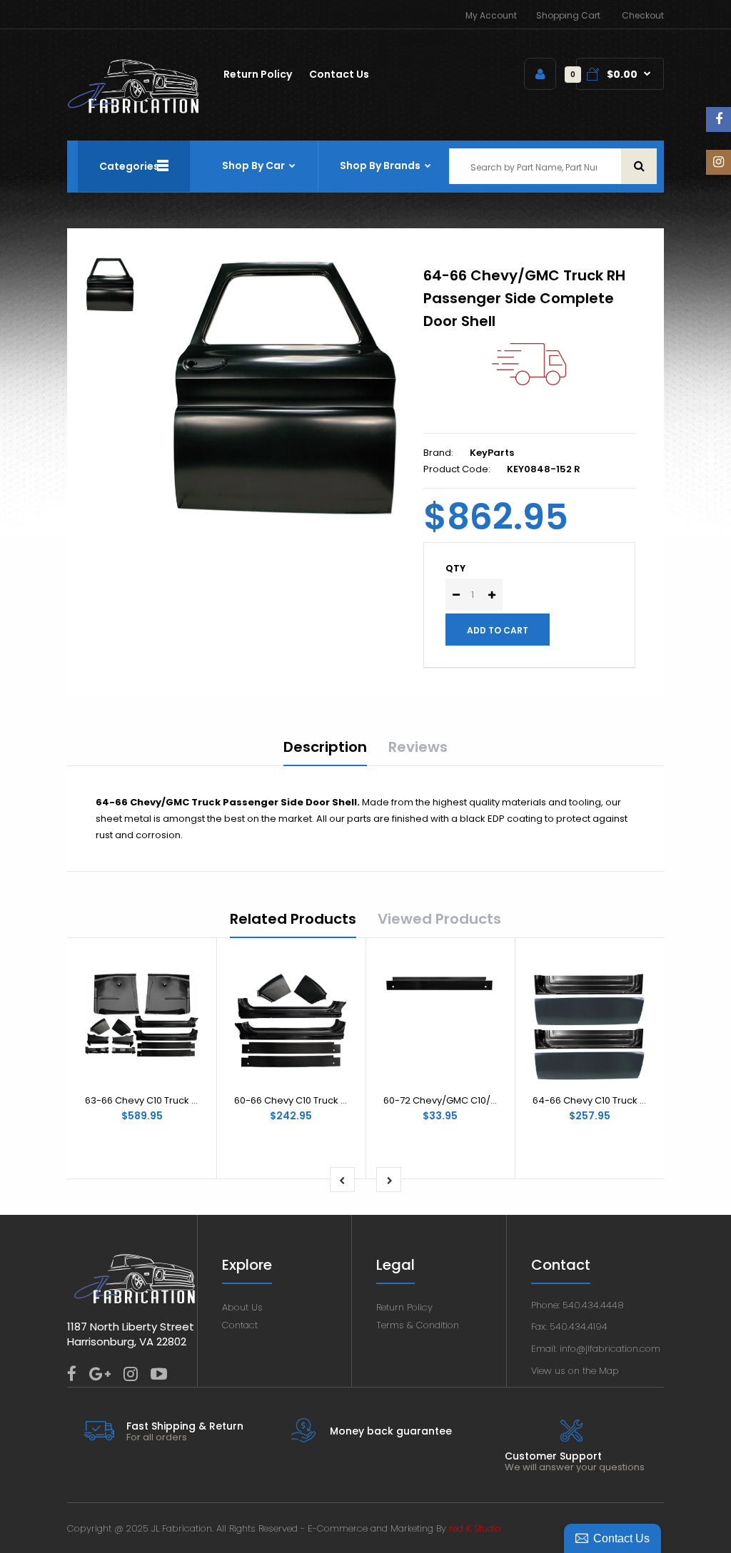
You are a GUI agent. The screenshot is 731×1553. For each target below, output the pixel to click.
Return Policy (404, 1307)
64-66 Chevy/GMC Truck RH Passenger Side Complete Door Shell (524, 298)
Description (325, 747)
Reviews (418, 747)
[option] (284, 388)
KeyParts (492, 452)
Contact (240, 1325)
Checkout (643, 15)
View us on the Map (575, 1371)
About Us (242, 1307)
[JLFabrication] (133, 110)
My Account (491, 15)
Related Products (293, 919)
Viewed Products (439, 919)
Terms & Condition (417, 1325)
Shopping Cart (568, 15)
